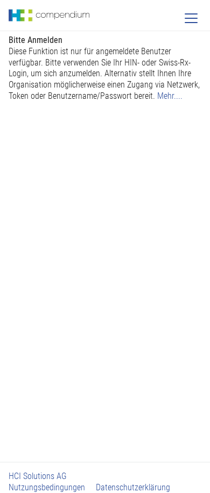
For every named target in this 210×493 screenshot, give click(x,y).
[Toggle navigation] (191, 18)
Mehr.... (170, 96)
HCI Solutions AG (38, 476)
